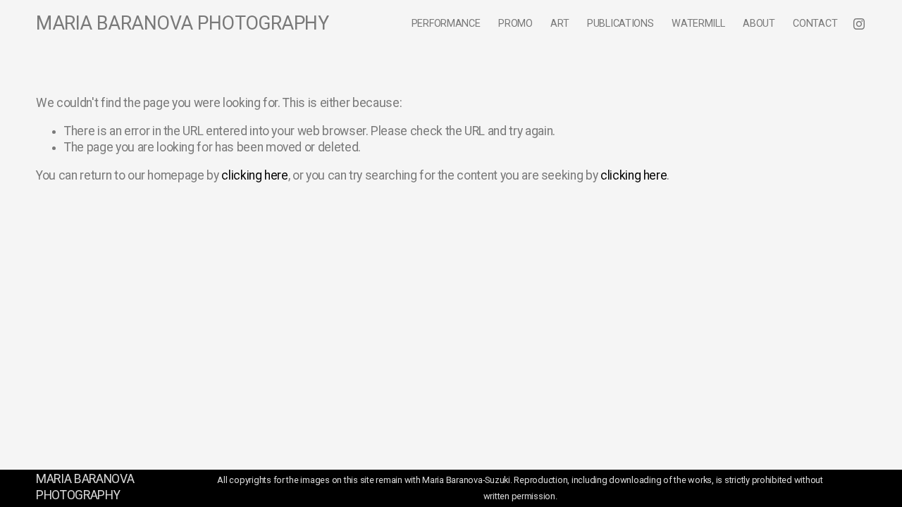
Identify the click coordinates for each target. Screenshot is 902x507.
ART (559, 24)
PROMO (515, 24)
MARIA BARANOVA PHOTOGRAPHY (182, 23)
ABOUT (759, 24)
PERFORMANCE (446, 24)
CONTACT (815, 24)
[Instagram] (859, 24)
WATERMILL (698, 24)
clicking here (254, 175)
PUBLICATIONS (620, 24)
